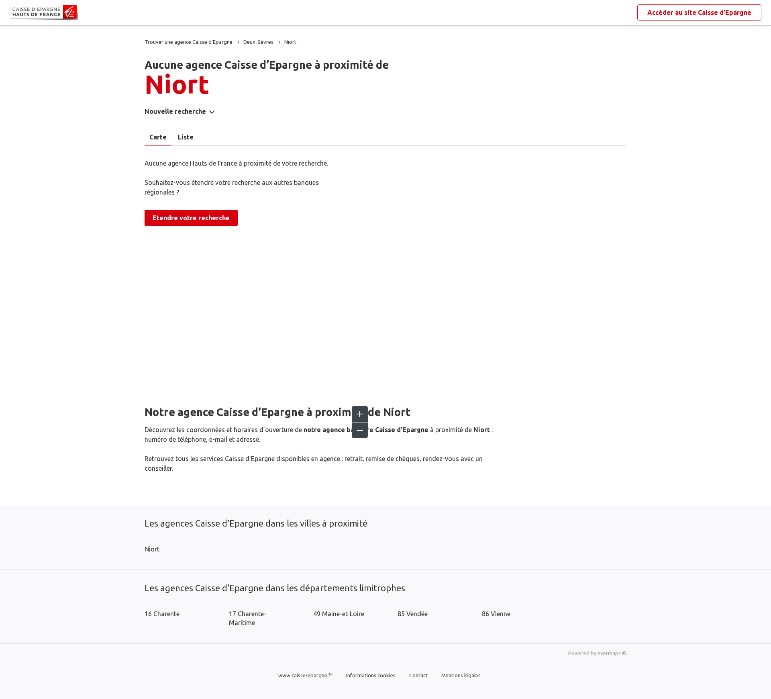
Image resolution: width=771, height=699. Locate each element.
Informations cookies (371, 675)
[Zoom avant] (360, 414)
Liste (186, 137)
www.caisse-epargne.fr (305, 675)
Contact (418, 675)
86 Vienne (496, 613)
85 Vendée (413, 613)
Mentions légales (461, 675)
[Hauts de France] (16, 13)
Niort (152, 549)
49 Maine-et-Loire (338, 613)
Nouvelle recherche (175, 111)
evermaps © (612, 653)
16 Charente (162, 613)
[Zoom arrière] (360, 430)
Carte (158, 137)
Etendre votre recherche (191, 217)
